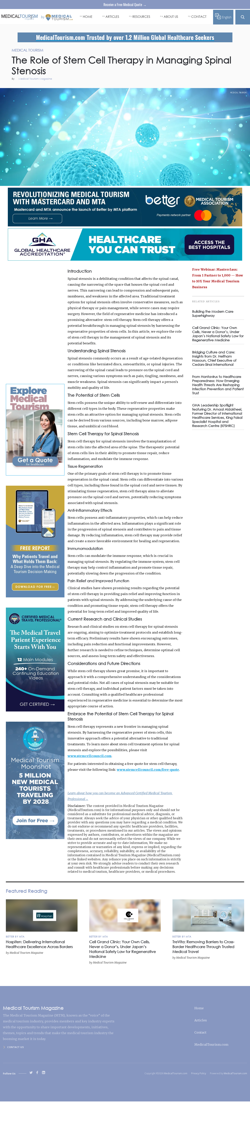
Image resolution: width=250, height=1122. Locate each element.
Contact (200, 1032)
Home (199, 1008)
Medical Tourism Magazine (35, 79)
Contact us (15, 1047)
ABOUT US (171, 16)
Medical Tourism (238, 92)
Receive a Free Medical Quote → (125, 4)
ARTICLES (112, 16)
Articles (200, 1020)
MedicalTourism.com (211, 1044)
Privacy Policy (198, 1073)
